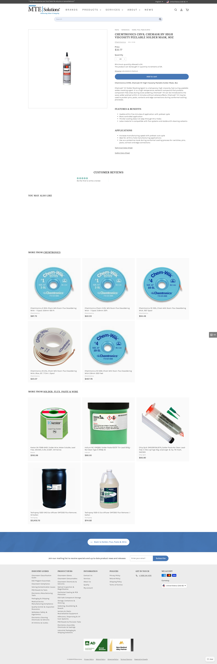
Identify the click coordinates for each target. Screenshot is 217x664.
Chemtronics (120, 42)
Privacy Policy (115, 575)
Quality (86, 585)
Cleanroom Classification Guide (41, 576)
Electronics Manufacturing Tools (42, 594)
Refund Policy (115, 578)
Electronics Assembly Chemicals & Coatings (66, 626)
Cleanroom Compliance (41, 584)
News (149, 9)
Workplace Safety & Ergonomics (39, 613)
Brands (72, 9)
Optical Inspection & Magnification (66, 588)
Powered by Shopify (141, 659)
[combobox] (108, 19)
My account (88, 588)
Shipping (118, 71)
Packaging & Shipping (40, 598)
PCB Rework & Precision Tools (69, 622)
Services (113, 9)
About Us (87, 582)
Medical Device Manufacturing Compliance (42, 603)
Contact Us (88, 575)
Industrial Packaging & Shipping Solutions (67, 631)
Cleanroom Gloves (65, 575)
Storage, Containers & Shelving (66, 602)
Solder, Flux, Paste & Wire (141, 30)
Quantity (119, 55)
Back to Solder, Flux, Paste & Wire (110, 542)
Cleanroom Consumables (67, 578)
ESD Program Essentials (41, 581)
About (132, 9)
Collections (125, 30)
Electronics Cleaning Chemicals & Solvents (40, 618)
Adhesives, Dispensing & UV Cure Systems (69, 618)
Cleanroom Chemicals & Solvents (67, 583)
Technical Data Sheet (124, 148)
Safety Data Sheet (122, 153)
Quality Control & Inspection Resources (43, 608)
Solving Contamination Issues (43, 587)
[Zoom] (67, 68)
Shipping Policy (116, 582)
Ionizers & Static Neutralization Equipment (68, 612)
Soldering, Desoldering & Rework (67, 607)
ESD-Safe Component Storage (69, 598)
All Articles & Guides (40, 623)
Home (117, 30)
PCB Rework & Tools (39, 590)
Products (90, 9)
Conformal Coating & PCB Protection (68, 593)
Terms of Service (116, 585)
